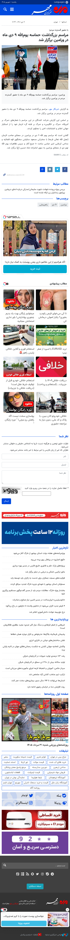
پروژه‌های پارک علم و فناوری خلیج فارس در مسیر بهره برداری (39, 566)
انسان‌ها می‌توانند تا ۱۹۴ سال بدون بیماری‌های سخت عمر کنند (38, 680)
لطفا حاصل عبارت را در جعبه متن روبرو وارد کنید (46, 488)
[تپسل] (4, 217)
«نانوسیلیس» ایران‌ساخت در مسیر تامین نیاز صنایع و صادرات (39, 600)
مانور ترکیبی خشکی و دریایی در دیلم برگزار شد (45, 572)
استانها (64, 22)
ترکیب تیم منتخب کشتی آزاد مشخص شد (47, 674)
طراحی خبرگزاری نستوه (53, 934)
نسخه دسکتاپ (35, 886)
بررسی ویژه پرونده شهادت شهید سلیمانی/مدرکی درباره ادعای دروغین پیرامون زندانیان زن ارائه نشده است (35, 191)
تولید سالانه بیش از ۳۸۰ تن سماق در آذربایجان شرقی (41, 662)
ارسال (6, 501)
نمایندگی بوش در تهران (15, 777)
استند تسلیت (9, 762)
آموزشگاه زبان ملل (59, 782)
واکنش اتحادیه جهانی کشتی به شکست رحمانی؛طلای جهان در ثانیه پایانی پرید (34, 648)
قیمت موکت (38, 762)
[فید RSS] (27, 874)
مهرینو (17, 782)
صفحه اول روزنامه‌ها (56, 694)
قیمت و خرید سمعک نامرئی (36, 782)
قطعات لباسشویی (12, 772)
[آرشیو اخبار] (22, 874)
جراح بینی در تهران (58, 757)
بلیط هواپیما (36, 777)
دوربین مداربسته (39, 767)
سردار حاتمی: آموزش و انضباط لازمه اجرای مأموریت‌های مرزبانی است (35, 668)
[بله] (47, 874)
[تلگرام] (52, 874)
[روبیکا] (32, 874)
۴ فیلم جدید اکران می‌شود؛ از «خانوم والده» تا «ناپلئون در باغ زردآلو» (35, 606)
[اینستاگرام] (42, 874)
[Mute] (11, 253)
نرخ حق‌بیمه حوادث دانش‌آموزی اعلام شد (47, 612)
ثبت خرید (35, 269)
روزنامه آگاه (35, 788)
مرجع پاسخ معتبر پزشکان (15, 767)
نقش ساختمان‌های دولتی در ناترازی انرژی (47, 640)
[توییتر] (37, 874)
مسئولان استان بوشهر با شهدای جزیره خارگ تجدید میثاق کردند (37, 584)
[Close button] (67, 909)
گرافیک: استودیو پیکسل (29, 934)
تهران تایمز (7, 782)
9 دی (54, 205)
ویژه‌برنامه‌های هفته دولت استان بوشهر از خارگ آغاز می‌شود (39, 553)
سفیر (6, 757)
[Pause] (7, 253)
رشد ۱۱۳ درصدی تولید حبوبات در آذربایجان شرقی (44, 656)
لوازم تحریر (41, 757)
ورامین (64, 205)
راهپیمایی (43, 205)
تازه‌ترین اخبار (60, 548)
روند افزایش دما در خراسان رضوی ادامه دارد (46, 687)
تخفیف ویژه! (24, 923)
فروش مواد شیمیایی (56, 772)
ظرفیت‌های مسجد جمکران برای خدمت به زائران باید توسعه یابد (38, 578)
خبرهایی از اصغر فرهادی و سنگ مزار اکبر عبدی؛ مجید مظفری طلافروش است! (34, 626)
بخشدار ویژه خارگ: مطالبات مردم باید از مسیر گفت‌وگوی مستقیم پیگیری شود (33, 592)
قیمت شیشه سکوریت (22, 757)
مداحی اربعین (59, 767)
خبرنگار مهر (54, 109)
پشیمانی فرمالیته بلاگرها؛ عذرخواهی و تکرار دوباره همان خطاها (38, 634)
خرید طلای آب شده (57, 762)
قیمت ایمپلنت (34, 772)
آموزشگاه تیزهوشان (57, 777)
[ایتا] (17, 874)
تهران (56, 22)
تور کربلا (24, 762)
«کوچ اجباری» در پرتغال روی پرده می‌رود (48, 559)
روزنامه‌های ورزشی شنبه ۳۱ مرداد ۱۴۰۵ (47, 745)
